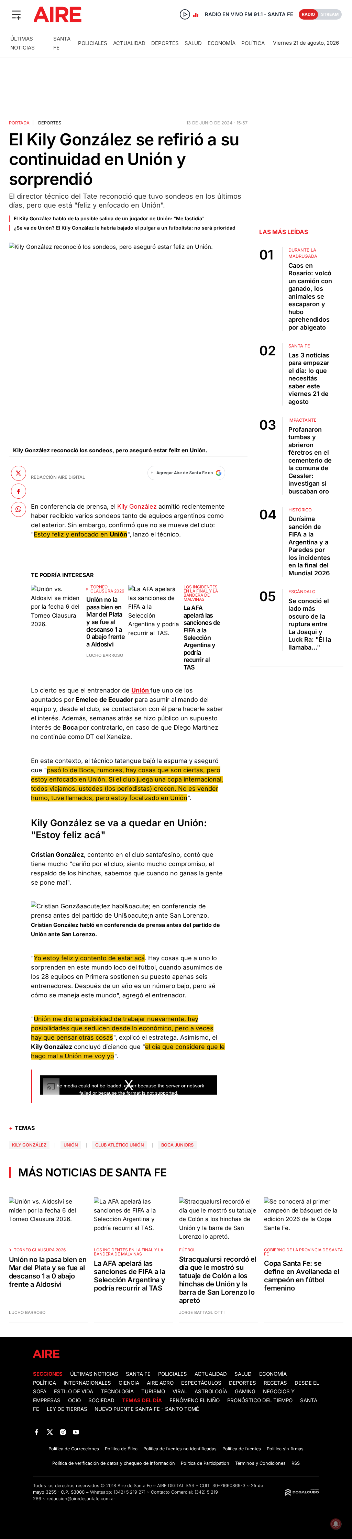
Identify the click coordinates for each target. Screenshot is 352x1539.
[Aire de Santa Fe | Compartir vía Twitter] (18, 473)
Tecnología (117, 1391)
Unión (71, 1145)
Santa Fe (138, 1374)
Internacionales (87, 1383)
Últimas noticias (94, 1374)
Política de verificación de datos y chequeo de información (113, 1463)
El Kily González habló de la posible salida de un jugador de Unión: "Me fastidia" (109, 218)
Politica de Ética (121, 1448)
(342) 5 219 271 (129, 1492)
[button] (16, 14)
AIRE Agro (160, 1383)
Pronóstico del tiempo (260, 1400)
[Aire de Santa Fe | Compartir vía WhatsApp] (18, 509)
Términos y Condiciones (260, 1463)
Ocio (74, 1400)
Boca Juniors (177, 1145)
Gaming (245, 1391)
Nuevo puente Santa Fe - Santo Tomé (147, 1409)
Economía (221, 43)
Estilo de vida (73, 1391)
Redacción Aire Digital (58, 477)
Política (253, 43)
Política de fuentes (241, 1448)
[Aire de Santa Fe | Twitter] (49, 1432)
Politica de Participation (205, 1463)
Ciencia (129, 1383)
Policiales (92, 43)
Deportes (165, 43)
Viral (180, 1391)
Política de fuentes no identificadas (180, 1448)
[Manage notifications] (335, 1523)
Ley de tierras (68, 1409)
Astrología (211, 1391)
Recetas (275, 1383)
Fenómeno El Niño (194, 1400)
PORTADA (19, 122)
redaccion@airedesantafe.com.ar (81, 1498)
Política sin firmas (285, 1448)
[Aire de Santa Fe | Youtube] (76, 1432)
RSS (296, 1463)
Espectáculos (201, 1383)
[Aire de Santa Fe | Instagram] (63, 1432)
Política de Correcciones (73, 1448)
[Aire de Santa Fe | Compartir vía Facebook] (18, 491)
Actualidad (129, 43)
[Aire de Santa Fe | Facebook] (36, 1432)
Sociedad (101, 1400)
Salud (193, 43)
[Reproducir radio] (185, 14)
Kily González (137, 506)
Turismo (153, 1391)
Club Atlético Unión (119, 1145)
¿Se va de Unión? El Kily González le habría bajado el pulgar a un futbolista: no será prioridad (124, 228)
